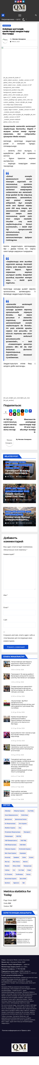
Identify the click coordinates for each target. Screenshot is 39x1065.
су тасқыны (8, 874)
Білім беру (24, 815)
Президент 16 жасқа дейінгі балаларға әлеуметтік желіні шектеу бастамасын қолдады (23, 676)
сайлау (7, 870)
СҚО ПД (18, 836)
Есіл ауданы (23, 823)
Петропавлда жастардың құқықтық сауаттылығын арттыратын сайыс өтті (21, 663)
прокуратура (27, 866)
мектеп (25, 861)
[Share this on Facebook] (10, 411)
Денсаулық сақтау (20, 819)
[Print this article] (18, 414)
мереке (7, 866)
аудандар (23, 853)
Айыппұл (7, 811)
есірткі (31, 857)
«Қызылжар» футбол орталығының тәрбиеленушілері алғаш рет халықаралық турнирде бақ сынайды (23, 704)
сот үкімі (21, 870)
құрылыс (16, 883)
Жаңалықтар (6, 25)
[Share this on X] (22, 411)
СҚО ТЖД (23, 840)
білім (24, 857)
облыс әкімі (16, 866)
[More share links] (22, 414)
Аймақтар (8, 462)
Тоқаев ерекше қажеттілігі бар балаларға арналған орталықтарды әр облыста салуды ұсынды (22, 689)
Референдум (9, 836)
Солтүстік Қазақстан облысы (23, 465)
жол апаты (16, 861)
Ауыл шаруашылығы (11, 815)
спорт (29, 870)
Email (6, 607)
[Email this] (14, 414)
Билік (14, 488)
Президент (27, 832)
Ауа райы (31, 811)
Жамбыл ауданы (10, 828)
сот (14, 870)
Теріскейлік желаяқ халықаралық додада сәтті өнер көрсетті (21, 793)
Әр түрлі (16, 468)
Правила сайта (26, 1030)
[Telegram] (18, 411)
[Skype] (26, 411)
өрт (24, 883)
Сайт (5, 620)
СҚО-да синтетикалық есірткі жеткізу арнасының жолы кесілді (10, 424)
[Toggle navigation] (19, 15)
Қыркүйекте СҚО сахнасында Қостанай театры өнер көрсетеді (23, 734)
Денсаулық (8, 819)
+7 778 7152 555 (20, 969)
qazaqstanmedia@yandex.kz (14, 975)
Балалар (15, 462)
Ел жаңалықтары (10, 823)
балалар (7, 857)
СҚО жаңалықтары (10, 844)
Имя (6, 595)
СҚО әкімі (23, 844)
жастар (7, 861)
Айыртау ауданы (19, 811)
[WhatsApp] (14, 411)
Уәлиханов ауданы (24, 849)
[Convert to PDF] (10, 414)
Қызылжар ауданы (10, 878)
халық (28, 874)
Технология (9, 468)
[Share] (30, 411)
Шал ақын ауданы (10, 853)
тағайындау (19, 874)
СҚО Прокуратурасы (11, 840)
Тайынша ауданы (10, 849)
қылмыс (7, 883)
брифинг (16, 857)
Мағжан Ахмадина (19, 39)
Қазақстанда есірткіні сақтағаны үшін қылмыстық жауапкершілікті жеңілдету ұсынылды (22, 747)
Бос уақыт (22, 462)
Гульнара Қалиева (25, 476)
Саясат (28, 511)
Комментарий (9, 554)
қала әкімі (23, 878)
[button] (36, 15)
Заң (20, 828)
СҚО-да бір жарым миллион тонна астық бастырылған (22, 781)
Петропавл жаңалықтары (12, 832)
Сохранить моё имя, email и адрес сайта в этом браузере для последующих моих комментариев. (19, 638)
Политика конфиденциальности (11, 1030)
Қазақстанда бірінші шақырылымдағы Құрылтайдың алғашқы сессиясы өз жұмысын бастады (20, 720)
